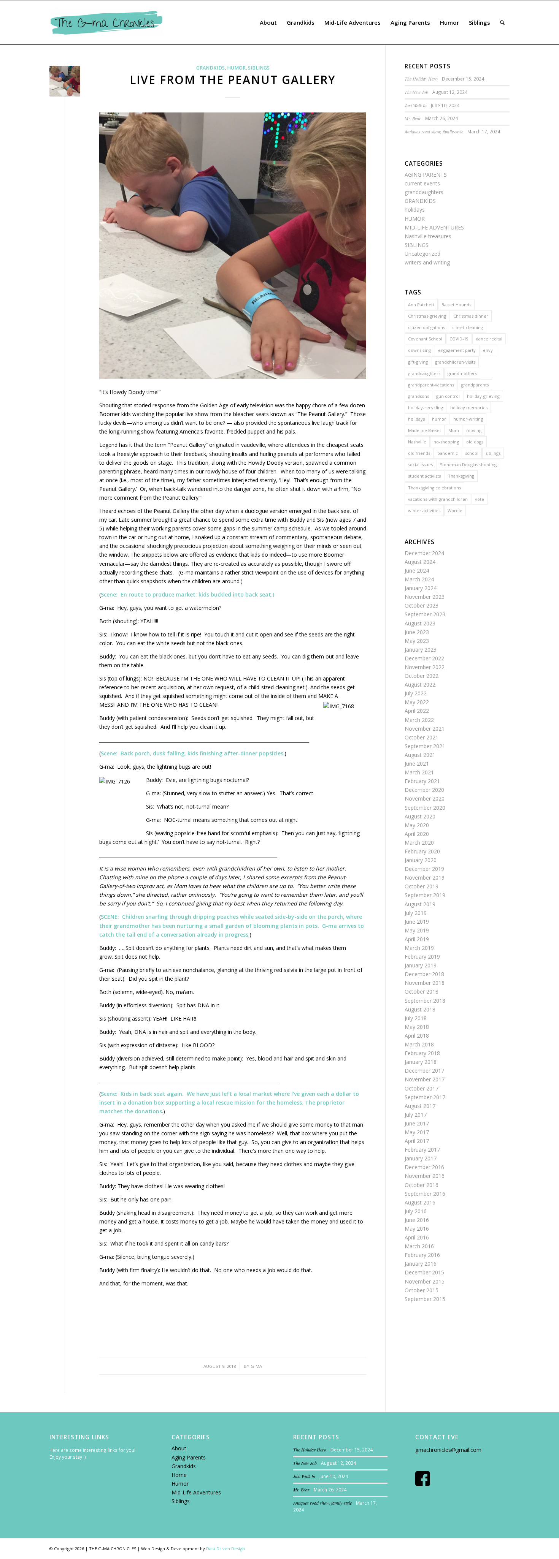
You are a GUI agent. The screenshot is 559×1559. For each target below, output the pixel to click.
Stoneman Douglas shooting (468, 464)
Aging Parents (189, 1457)
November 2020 (425, 798)
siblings (493, 453)
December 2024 (424, 553)
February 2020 (422, 851)
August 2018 (420, 1009)
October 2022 (421, 675)
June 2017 (417, 1123)
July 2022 (416, 693)
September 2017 (425, 1097)
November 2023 (425, 596)
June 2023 (417, 632)
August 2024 (420, 561)
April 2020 (417, 833)
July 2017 (416, 1114)
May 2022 (417, 702)
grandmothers (462, 373)
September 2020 (425, 807)
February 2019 (422, 956)
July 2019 (416, 912)
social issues (420, 464)
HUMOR (236, 68)
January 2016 (421, 1263)
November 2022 (425, 667)
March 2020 (419, 842)
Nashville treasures (428, 236)
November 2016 (425, 1175)
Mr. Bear (413, 118)
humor (439, 419)
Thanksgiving (461, 476)
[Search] (502, 22)
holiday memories (469, 407)
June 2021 (417, 763)
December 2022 (424, 658)
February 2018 (422, 1053)
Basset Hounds (456, 304)
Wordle (455, 510)
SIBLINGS (259, 68)
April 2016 (417, 1237)
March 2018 (419, 1044)
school (471, 453)
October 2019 (421, 886)
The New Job (416, 92)
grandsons (418, 396)
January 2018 (421, 1061)
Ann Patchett (421, 304)
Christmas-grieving (427, 316)
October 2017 (421, 1088)
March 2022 (419, 719)
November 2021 (425, 728)
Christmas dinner (470, 316)
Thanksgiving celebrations (434, 488)
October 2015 (421, 1290)
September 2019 (425, 895)
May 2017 (417, 1132)
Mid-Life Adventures (196, 1492)
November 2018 (425, 982)
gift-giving (418, 362)
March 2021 (419, 772)
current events (422, 183)
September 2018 (425, 1000)
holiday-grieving (483, 396)
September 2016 (425, 1193)
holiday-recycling (425, 407)
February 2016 (422, 1254)
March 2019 (419, 947)
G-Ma (256, 1366)
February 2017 (422, 1149)
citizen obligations (426, 327)
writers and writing (427, 262)
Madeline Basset (424, 430)
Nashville (417, 442)
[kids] (64, 81)
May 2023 (417, 640)
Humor (180, 1483)
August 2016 (420, 1202)
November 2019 (425, 877)
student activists (424, 476)
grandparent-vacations (431, 385)
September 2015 (425, 1299)
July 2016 (416, 1211)
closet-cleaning (467, 327)
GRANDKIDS (210, 68)
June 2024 (417, 570)
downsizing (419, 350)
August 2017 (420, 1106)
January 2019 (421, 965)
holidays (415, 209)
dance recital (489, 339)
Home (179, 1474)
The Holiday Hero (421, 79)
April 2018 (417, 1035)
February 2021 (422, 781)
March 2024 (419, 579)
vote (479, 499)
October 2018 (421, 991)
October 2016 (421, 1185)
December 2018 (424, 974)
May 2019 (417, 930)
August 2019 (420, 904)
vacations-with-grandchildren (438, 499)
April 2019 (417, 939)
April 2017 (417, 1140)
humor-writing (468, 419)
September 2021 (425, 746)
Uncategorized (422, 253)
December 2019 (424, 868)
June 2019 (417, 921)
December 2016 (424, 1167)
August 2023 (420, 623)
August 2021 (420, 754)
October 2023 (421, 605)
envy (488, 350)
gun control (448, 396)
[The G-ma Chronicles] (106, 22)
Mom (453, 430)
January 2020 (421, 860)
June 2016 (417, 1219)
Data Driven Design (225, 1548)
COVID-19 (458, 339)
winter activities (424, 510)
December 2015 (424, 1272)
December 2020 (424, 789)
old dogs (474, 442)
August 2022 (420, 684)
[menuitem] (268, 22)
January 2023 (421, 649)
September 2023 (425, 614)
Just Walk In (416, 105)
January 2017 (421, 1158)
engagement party (457, 350)
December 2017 (424, 1070)
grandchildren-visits (455, 362)
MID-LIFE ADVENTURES (434, 227)
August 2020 (420, 816)
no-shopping (446, 442)
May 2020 (417, 825)
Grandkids (184, 1466)
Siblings (181, 1501)
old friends (419, 453)
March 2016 (419, 1246)
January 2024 (421, 588)
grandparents (475, 385)
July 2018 (416, 1018)
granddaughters (424, 192)
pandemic (447, 453)
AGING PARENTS (426, 174)
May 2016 (417, 1228)
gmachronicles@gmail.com (448, 1449)
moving (473, 430)
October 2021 (421, 737)
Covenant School (425, 339)
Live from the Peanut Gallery (233, 79)
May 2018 (417, 1026)
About (179, 1448)
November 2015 (425, 1281)
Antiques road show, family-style (434, 131)
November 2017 (425, 1079)
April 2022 (417, 710)
